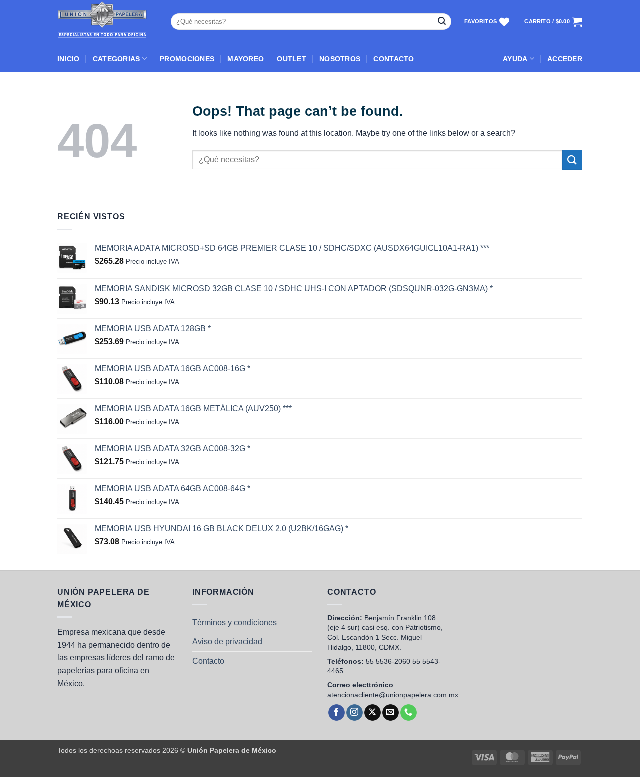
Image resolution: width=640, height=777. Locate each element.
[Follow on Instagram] (354, 713)
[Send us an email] (390, 713)
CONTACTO (394, 59)
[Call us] (408, 713)
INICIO (69, 59)
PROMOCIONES (187, 59)
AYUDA (515, 59)
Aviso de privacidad (227, 642)
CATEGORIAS (116, 59)
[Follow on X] (372, 713)
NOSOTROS (340, 59)
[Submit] (442, 22)
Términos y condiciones (234, 622)
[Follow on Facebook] (336, 713)
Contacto (208, 661)
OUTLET (291, 59)
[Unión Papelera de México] (107, 22)
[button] (565, 59)
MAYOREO (246, 59)
